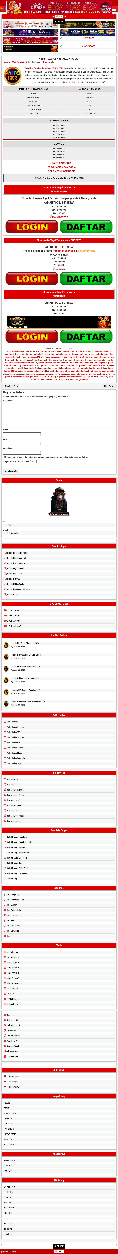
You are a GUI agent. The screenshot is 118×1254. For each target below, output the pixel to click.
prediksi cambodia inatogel (28, 371)
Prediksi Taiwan (13, 579)
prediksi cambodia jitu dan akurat (78, 371)
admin (7, 62)
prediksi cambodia (49, 365)
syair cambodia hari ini (50, 379)
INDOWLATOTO (10, 1134)
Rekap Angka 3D (12, 968)
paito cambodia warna (30, 365)
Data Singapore (12, 915)
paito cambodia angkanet (96, 363)
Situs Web (7, 448)
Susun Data (11, 1030)
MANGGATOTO (10, 1113)
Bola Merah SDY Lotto (15, 795)
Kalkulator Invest (13, 1051)
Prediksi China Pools (15, 584)
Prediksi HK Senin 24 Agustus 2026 (25, 643)
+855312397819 (10, 525)
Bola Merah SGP (13, 800)
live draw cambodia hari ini (97, 357)
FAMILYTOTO (9, 1129)
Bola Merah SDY (13, 784)
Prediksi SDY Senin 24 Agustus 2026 (25, 690)
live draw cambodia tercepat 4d (99, 360)
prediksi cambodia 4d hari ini (92, 365)
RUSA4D (7, 1166)
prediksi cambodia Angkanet (30, 368)
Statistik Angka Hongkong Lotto (19, 842)
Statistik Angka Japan (15, 878)
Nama (6, 430)
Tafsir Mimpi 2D (12, 1076)
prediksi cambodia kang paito (66, 374)
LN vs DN (10, 994)
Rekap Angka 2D (12, 962)
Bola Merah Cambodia (15, 816)
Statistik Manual (13, 1036)
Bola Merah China (13, 810)
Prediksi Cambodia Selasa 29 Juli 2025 (59, 58)
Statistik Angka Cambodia (16, 873)
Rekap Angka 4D (12, 973)
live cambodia (21, 354)
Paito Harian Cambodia (15, 758)
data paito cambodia (20, 351)
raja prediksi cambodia (97, 377)
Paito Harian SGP (13, 742)
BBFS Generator (12, 957)
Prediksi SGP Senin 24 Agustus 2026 (25, 666)
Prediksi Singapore (14, 574)
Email (6, 439)
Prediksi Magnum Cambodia (18, 589)
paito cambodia (76, 363)
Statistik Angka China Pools (17, 868)
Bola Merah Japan (13, 821)
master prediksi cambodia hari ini (53, 363)
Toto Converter (12, 1056)
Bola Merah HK (12, 779)
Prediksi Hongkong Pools (17, 553)
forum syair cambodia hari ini (64, 351)
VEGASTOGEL (9, 1139)
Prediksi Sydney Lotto (15, 568)
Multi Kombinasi (13, 1025)
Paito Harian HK (13, 722)
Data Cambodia (12, 931)
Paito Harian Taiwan (14, 748)
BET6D (6, 1108)
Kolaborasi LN (12, 988)
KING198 (7, 1202)
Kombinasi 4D (12, 1020)
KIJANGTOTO (9, 1160)
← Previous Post (10, 386)
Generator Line (12, 952)
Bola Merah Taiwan (14, 805)
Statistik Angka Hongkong (16, 837)
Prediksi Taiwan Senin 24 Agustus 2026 (26, 655)
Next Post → (109, 386)
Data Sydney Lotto (13, 910)
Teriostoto (8, 1229)
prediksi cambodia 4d (68, 365)
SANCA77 (8, 1171)
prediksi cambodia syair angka (19, 377)
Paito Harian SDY (13, 732)
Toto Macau (8, 1224)
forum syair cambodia (40, 351)
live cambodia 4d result (39, 354)
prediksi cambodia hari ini (83, 368)
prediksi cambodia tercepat (46, 377)
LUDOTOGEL (9, 1197)
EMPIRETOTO (9, 1187)
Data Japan (11, 936)
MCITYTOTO (9, 1144)
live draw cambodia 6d (74, 357)
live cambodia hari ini (60, 354)
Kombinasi (10, 1015)
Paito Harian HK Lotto (15, 727)
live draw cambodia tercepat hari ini (21, 363)
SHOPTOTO (8, 1124)
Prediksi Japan (13, 594)
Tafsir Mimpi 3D (12, 1082)
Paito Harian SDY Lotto (15, 737)
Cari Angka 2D (12, 1004)
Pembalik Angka (12, 999)
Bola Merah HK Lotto (14, 790)
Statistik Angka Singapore (16, 858)
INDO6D (7, 1103)
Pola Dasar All (12, 1041)
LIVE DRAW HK (13, 610)
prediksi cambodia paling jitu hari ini (97, 374)
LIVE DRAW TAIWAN (15, 626)
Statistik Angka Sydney (15, 847)
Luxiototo (8, 1234)
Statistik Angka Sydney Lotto (17, 852)
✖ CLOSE (59, 21)
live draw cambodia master (46, 360)
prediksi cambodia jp (17, 374)
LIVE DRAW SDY (13, 615)
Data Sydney (11, 905)
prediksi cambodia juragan (40, 374)
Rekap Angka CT (12, 978)
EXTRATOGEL (9, 1192)
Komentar (8, 401)
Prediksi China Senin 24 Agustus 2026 (26, 678)
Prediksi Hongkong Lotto (17, 558)
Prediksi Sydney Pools (16, 563)
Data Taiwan (11, 920)
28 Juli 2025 (19, 62)
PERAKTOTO (9, 1118)
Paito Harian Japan (14, 763)
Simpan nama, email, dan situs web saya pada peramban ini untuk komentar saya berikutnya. (47, 457)
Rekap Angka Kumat (14, 983)
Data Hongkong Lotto (15, 900)
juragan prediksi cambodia (90, 351)
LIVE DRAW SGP (13, 621)
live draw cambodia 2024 (30, 357)
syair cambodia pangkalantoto (74, 379)
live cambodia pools (81, 354)
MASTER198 (9, 1207)
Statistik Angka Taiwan (15, 863)
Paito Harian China (14, 753)
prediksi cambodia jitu (52, 371)
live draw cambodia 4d (52, 357)
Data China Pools (13, 926)
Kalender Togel (12, 1046)
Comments (49, 62)
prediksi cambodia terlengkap (72, 377)
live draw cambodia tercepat (71, 360)
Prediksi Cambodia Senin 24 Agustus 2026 (28, 702)
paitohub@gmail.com (12, 533)
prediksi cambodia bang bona (57, 368)
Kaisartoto (8, 1213)
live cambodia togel (99, 354)
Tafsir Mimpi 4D (12, 1087)
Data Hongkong (12, 894)
